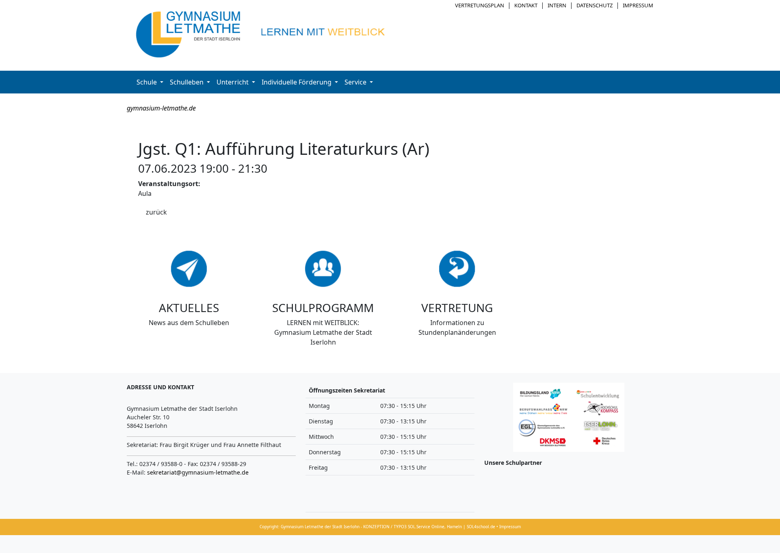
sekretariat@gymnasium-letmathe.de (198, 472)
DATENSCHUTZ (594, 5)
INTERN (557, 5)
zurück (156, 212)
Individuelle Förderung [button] (297, 82)
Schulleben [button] (187, 82)
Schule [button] (147, 82)
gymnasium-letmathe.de (161, 108)
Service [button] (356, 82)
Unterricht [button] (233, 82)
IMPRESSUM (638, 5)
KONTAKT (525, 5)
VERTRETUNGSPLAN (479, 5)
